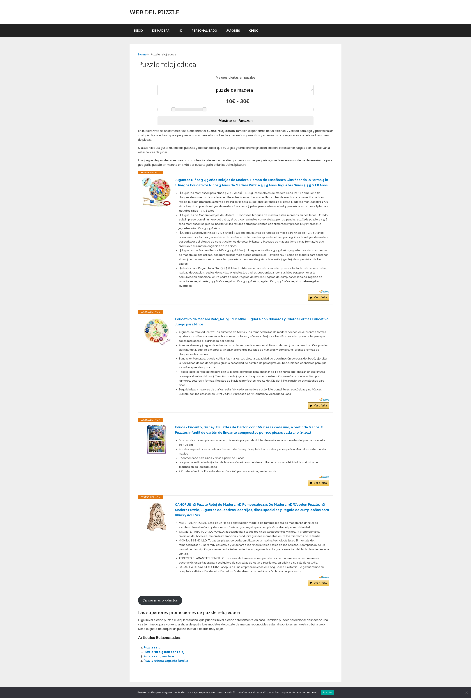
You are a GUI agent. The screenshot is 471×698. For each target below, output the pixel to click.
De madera (160, 30)
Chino (253, 30)
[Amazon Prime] (324, 291)
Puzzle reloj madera (159, 656)
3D (181, 30)
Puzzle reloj (152, 647)
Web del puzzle (155, 12)
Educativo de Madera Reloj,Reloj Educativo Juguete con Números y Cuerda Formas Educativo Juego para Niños (252, 321)
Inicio (138, 30)
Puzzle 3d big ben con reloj (164, 652)
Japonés (233, 30)
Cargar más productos (160, 600)
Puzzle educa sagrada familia (166, 660)
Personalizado (204, 30)
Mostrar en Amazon (236, 121)
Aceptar (327, 692)
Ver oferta (320, 297)
